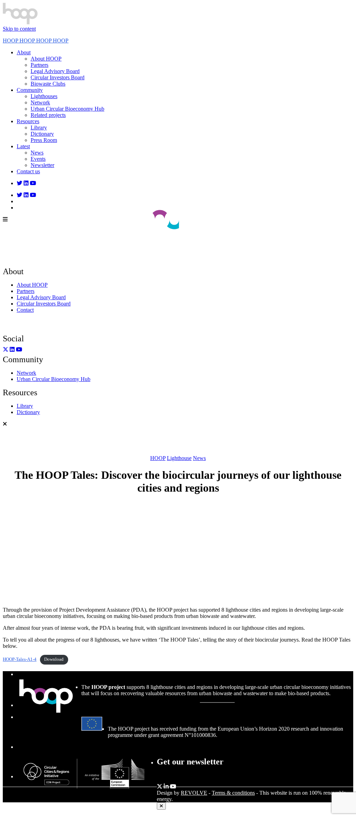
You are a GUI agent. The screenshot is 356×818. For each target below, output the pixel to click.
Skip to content (19, 29)
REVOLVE (194, 793)
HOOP (157, 458)
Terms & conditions (233, 793)
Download (54, 659)
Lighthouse (179, 458)
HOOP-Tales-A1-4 (20, 659)
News (199, 458)
